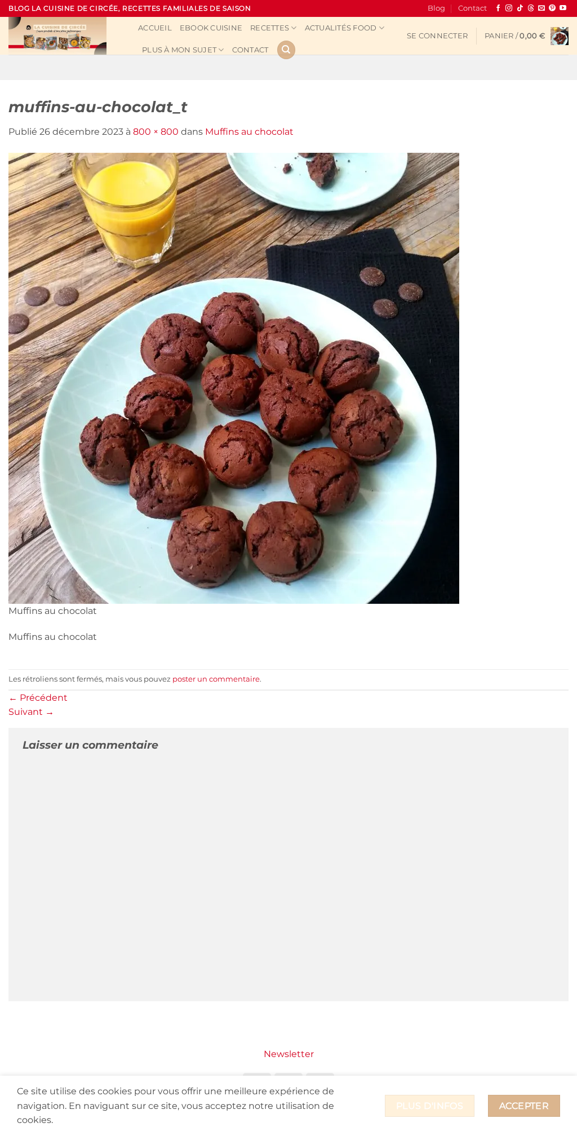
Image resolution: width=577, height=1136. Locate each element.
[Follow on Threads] (530, 8)
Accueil (155, 28)
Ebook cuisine (211, 28)
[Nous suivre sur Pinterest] (552, 8)
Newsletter (289, 1054)
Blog (436, 8)
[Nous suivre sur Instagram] (508, 8)
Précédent (38, 697)
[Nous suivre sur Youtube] (563, 8)
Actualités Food (341, 28)
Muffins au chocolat (249, 131)
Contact (472, 8)
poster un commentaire (216, 679)
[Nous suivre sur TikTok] (520, 8)
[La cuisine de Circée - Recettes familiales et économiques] (64, 36)
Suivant (31, 711)
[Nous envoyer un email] (541, 8)
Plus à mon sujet (179, 50)
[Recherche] (286, 50)
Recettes (269, 28)
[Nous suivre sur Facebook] (498, 8)
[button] (437, 36)
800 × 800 (156, 131)
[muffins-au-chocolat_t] (233, 377)
